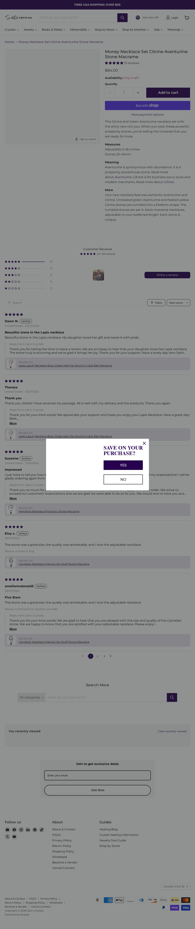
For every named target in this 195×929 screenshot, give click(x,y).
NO (123, 479)
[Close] (144, 443)
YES (123, 465)
